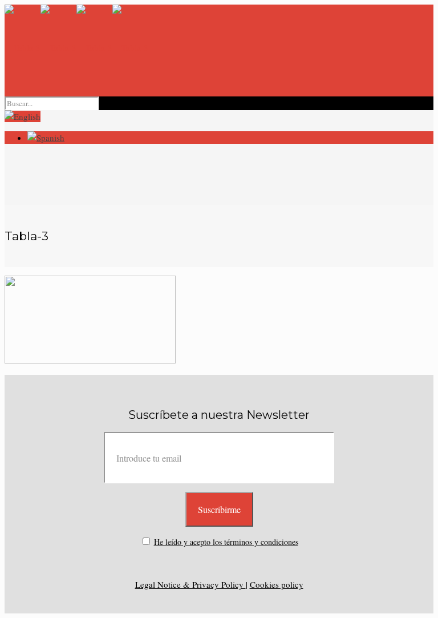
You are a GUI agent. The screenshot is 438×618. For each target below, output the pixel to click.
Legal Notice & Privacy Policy (190, 584)
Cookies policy (276, 584)
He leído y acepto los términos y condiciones (226, 541)
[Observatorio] (76, 47)
